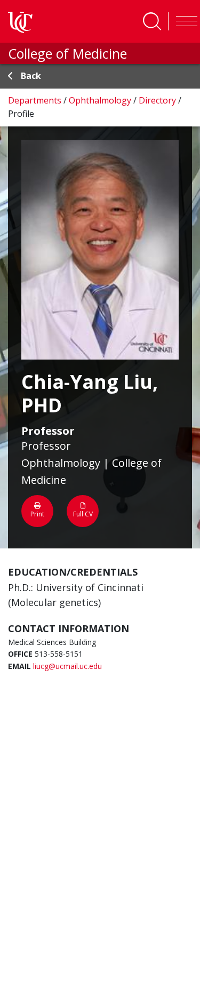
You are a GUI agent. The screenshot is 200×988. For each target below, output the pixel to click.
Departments (35, 100)
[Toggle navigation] (184, 21)
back (31, 76)
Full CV (83, 514)
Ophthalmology (101, 100)
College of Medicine (67, 53)
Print (37, 514)
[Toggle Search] (152, 21)
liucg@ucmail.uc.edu (67, 666)
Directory (158, 100)
